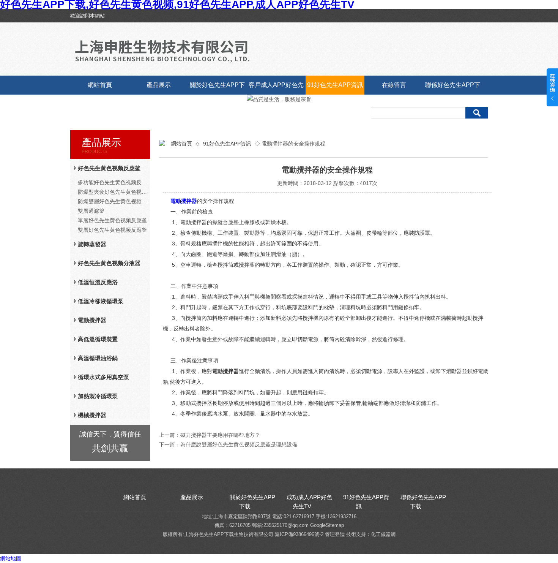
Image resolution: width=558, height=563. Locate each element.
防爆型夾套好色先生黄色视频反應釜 (114, 192)
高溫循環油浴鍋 (98, 358)
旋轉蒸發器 (92, 244)
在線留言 (394, 85)
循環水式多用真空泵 (103, 377)
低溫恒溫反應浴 (98, 282)
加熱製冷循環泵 (98, 396)
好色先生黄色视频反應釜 (109, 168)
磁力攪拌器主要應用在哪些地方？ (220, 435)
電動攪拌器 (92, 320)
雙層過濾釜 (91, 211)
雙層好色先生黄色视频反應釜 (112, 230)
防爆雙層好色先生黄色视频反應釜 (114, 201)
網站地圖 (10, 558)
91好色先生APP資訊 (335, 85)
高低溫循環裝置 (98, 339)
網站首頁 (100, 85)
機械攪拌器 (92, 415)
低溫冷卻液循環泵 (100, 301)
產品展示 (159, 85)
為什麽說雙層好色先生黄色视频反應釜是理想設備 (238, 444)
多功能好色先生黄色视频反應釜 (114, 182)
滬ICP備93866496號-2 (299, 534)
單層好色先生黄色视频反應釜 (112, 220)
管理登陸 (335, 534)
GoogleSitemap (327, 525)
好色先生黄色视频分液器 (109, 263)
